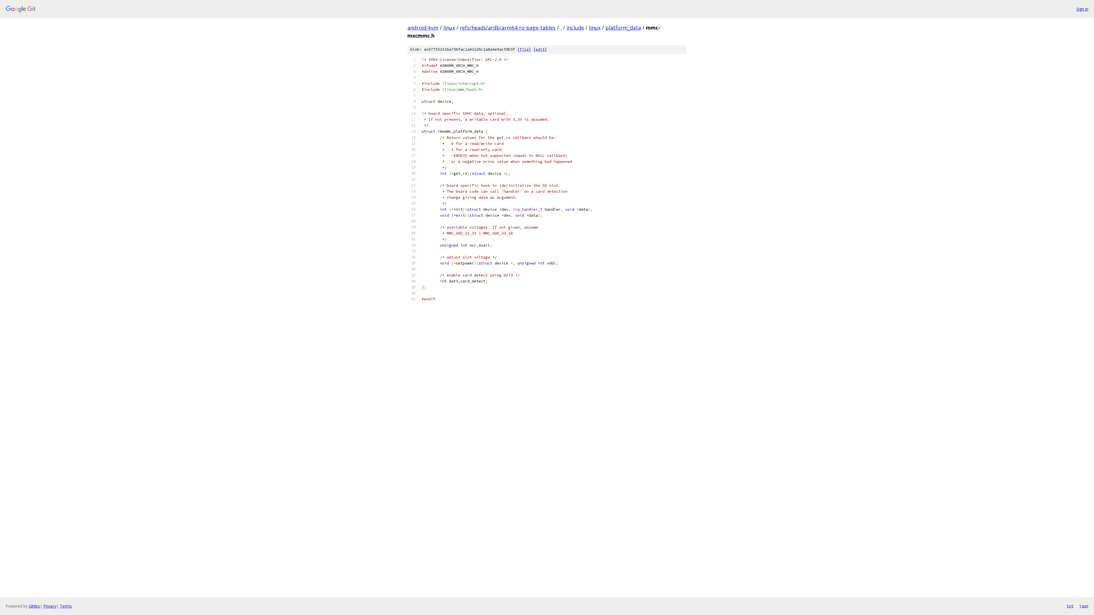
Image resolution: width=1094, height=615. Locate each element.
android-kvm (422, 27)
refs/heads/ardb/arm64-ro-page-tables (508, 27)
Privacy (49, 606)
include (575, 27)
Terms (66, 606)
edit (540, 49)
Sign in (1082, 9)
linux (449, 27)
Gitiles (34, 606)
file (524, 49)
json (1083, 605)
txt (1070, 605)
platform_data (623, 27)
